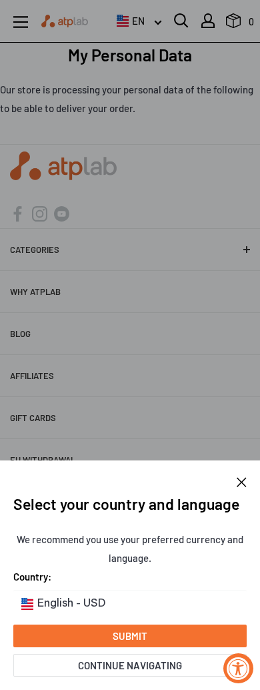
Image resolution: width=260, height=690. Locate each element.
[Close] (242, 480)
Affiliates (32, 375)
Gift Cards (33, 417)
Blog (20, 333)
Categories (34, 249)
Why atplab (35, 291)
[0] (234, 24)
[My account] (208, 20)
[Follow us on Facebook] (17, 212)
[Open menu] (20, 22)
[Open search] (181, 20)
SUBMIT (130, 636)
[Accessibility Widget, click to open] (238, 668)
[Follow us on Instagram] (39, 212)
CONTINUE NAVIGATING (130, 665)
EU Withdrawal (42, 459)
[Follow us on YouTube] (61, 212)
